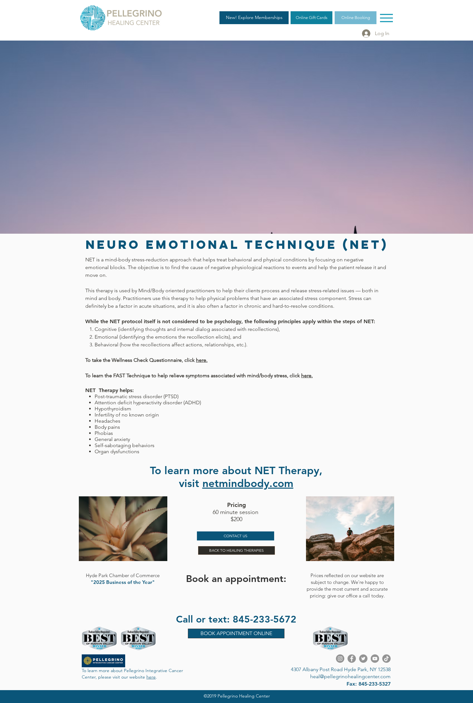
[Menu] (386, 18)
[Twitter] (363, 658)
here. (202, 360)
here (151, 677)
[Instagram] (340, 658)
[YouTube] (375, 658)
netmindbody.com (247, 483)
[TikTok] (386, 658)
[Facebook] (352, 658)
